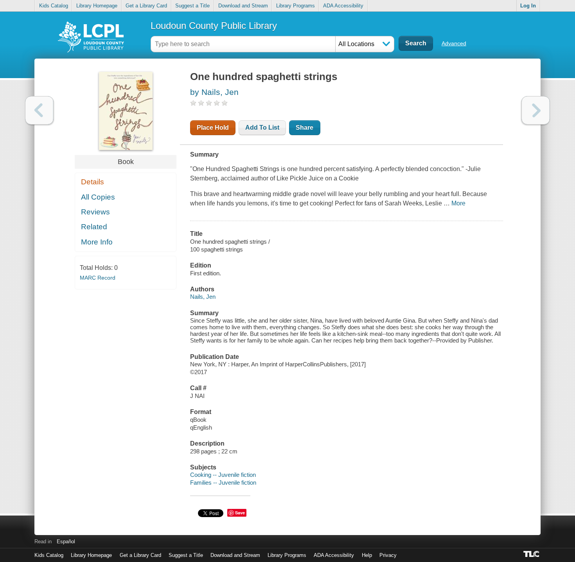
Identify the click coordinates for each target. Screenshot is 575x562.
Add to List (262, 127)
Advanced (454, 43)
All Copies (98, 197)
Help (367, 555)
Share (304, 127)
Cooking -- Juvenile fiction (223, 474)
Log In (528, 6)
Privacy (388, 555)
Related (94, 227)
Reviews (95, 212)
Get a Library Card (146, 6)
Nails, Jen (203, 296)
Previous (39, 110)
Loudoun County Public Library (214, 25)
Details (92, 182)
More (458, 203)
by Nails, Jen (214, 91)
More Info (97, 242)
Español (66, 541)
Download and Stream (243, 6)
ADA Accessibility (343, 6)
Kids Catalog (53, 6)
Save (240, 513)
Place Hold (213, 127)
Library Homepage (96, 6)
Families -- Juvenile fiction (223, 482)
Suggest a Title (192, 6)
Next (535, 110)
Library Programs (295, 6)
